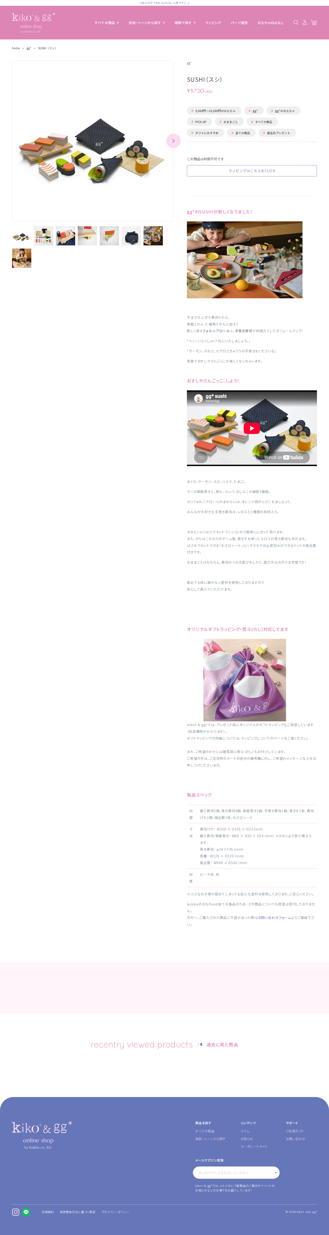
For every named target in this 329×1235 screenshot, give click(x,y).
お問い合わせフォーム (274, 917)
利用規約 (48, 1212)
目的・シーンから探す (210, 1138)
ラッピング (213, 22)
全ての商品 (240, 132)
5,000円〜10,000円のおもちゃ (213, 110)
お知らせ (247, 1138)
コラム (245, 1131)
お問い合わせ (295, 1138)
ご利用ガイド (295, 1131)
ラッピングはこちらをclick (252, 170)
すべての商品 (261, 121)
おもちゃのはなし (271, 22)
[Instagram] (15, 1212)
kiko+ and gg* (307, 1212)
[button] (173, 141)
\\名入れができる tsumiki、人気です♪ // (164, 3)
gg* (28, 48)
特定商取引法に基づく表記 (78, 1212)
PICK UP (198, 121)
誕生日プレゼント (276, 132)
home (16, 48)
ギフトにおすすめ (204, 132)
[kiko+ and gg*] (33, 22)
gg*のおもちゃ (283, 110)
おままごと (228, 121)
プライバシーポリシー (115, 1212)
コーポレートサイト (254, 1146)
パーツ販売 (239, 22)
